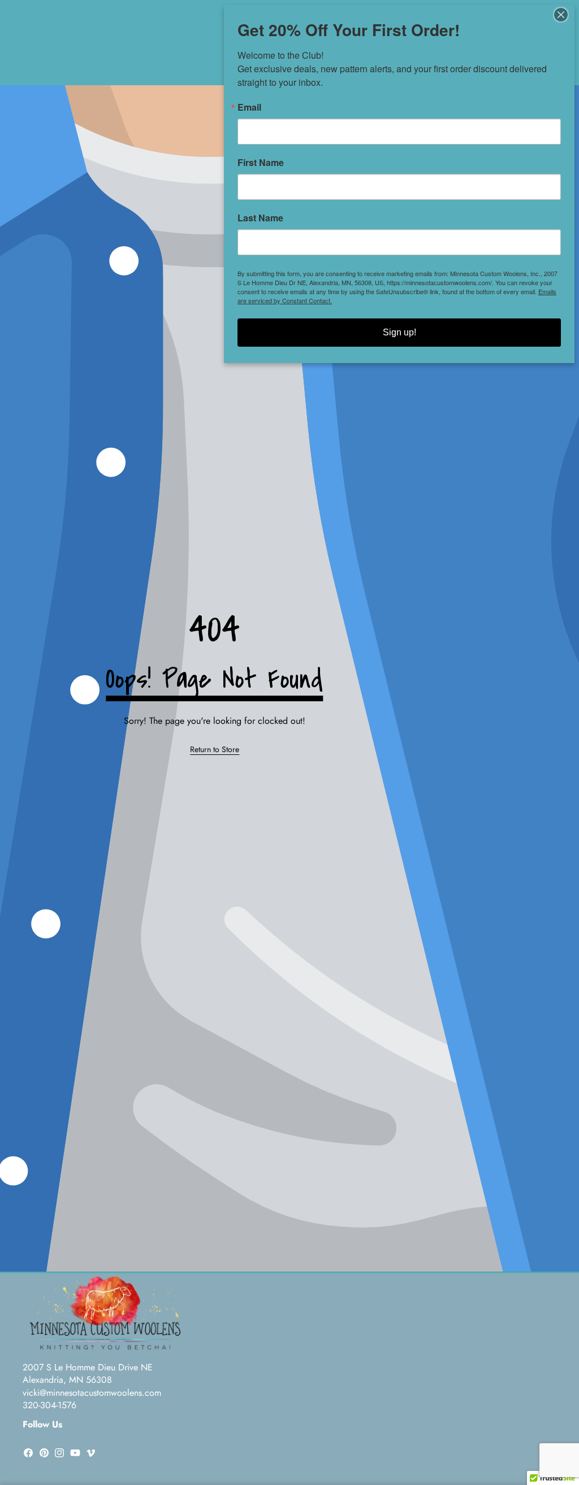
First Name (260, 162)
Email (249, 107)
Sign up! (399, 332)
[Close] (564, 14)
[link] (214, 749)
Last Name (260, 217)
